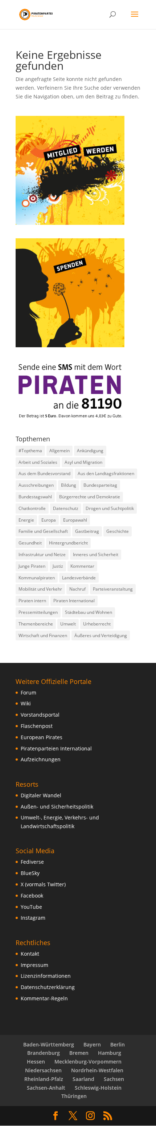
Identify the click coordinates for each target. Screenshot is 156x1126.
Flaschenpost (37, 725)
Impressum (34, 964)
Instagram (33, 917)
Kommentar (82, 566)
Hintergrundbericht (68, 543)
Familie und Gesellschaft (43, 531)
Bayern (92, 1044)
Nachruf (77, 589)
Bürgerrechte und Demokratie (89, 497)
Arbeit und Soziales (38, 462)
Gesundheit (30, 543)
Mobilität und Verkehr (40, 589)
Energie (26, 520)
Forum (28, 692)
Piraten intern (32, 601)
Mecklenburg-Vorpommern (88, 1061)
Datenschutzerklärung (48, 987)
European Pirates (41, 737)
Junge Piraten (32, 566)
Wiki (26, 703)
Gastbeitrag (87, 531)
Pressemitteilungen (38, 612)
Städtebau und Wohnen (88, 612)
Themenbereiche (36, 624)
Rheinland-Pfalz (43, 1079)
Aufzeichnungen (41, 759)
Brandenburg (43, 1052)
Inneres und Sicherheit (95, 554)
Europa (48, 520)
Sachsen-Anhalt (46, 1087)
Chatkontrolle (32, 508)
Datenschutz (65, 508)
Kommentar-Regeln (44, 998)
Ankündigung (90, 450)
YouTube (31, 906)
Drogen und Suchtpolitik (110, 508)
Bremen (79, 1052)
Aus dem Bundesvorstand (44, 473)
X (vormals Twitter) (43, 884)
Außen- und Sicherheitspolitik (57, 806)
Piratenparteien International (56, 748)
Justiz (58, 566)
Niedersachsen (43, 1070)
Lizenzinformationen (46, 975)
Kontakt (30, 953)
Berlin (117, 1044)
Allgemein (59, 450)
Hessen (36, 1061)
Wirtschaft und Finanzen (43, 635)
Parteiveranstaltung (113, 589)
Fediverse (32, 861)
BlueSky (30, 873)
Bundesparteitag (100, 485)
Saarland (83, 1079)
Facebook (32, 895)
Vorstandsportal (40, 714)
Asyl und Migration (83, 462)
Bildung (68, 485)
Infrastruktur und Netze (42, 554)
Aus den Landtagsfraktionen (106, 473)
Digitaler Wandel (41, 795)
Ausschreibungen (36, 485)
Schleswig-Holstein (98, 1087)
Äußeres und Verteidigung (100, 635)
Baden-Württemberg (48, 1044)
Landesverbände (79, 578)
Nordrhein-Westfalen (97, 1070)
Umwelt (68, 624)
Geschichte (117, 531)
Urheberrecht (97, 624)
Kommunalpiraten (37, 578)
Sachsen (114, 1079)
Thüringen (74, 1096)
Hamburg (109, 1052)
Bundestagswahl (35, 497)
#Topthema (30, 450)
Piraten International (74, 601)
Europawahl (75, 520)
